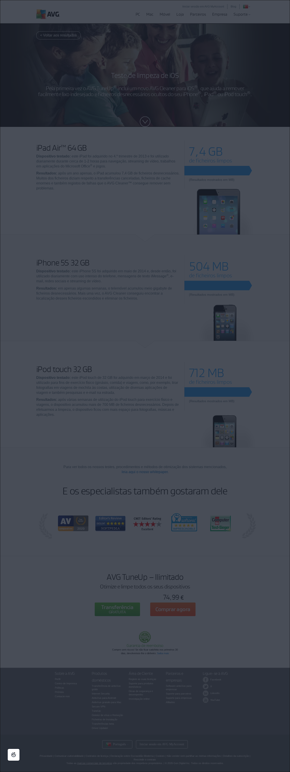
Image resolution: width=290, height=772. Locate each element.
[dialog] (145, 386)
